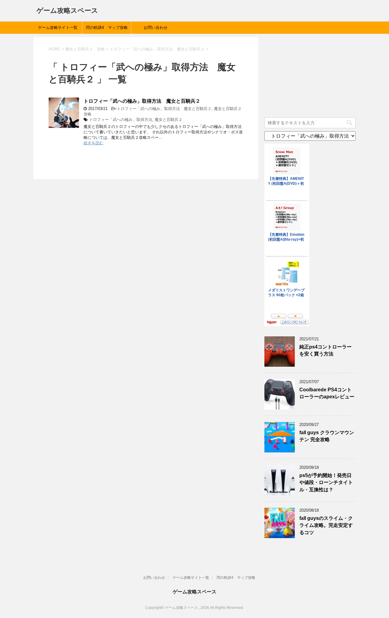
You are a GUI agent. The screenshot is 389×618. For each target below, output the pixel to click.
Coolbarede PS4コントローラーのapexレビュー (326, 393)
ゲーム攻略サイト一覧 (57, 27)
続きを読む (93, 143)
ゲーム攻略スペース (67, 10)
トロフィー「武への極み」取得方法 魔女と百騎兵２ (142, 101)
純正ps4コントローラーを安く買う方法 (325, 350)
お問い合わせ (155, 27)
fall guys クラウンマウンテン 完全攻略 (326, 436)
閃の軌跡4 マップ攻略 (107, 27)
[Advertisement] (310, 75)
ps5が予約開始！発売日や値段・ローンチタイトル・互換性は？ (326, 482)
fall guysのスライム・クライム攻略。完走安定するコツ (326, 525)
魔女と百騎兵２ (168, 119)
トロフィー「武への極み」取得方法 (120, 119)
